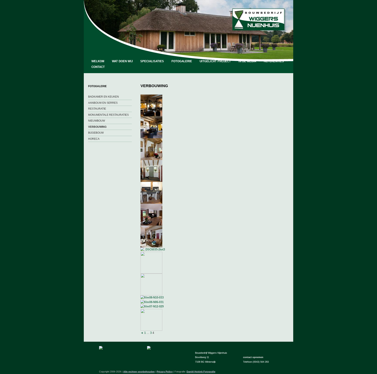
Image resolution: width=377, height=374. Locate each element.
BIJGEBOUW (96, 132)
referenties (274, 61)
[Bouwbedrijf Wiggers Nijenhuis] (258, 29)
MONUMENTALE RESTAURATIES (108, 115)
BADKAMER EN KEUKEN (103, 96)
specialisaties (152, 61)
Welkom (97, 61)
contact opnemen (253, 357)
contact (98, 67)
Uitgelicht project (215, 61)
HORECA (93, 139)
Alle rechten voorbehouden (139, 371)
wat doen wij (122, 61)
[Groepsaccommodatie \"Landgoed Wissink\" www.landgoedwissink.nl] (151, 115)
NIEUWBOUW (96, 120)
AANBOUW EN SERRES (103, 103)
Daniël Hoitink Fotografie (201, 371)
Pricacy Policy (165, 371)
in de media (247, 61)
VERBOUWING (97, 127)
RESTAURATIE (97, 108)
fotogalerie (181, 61)
